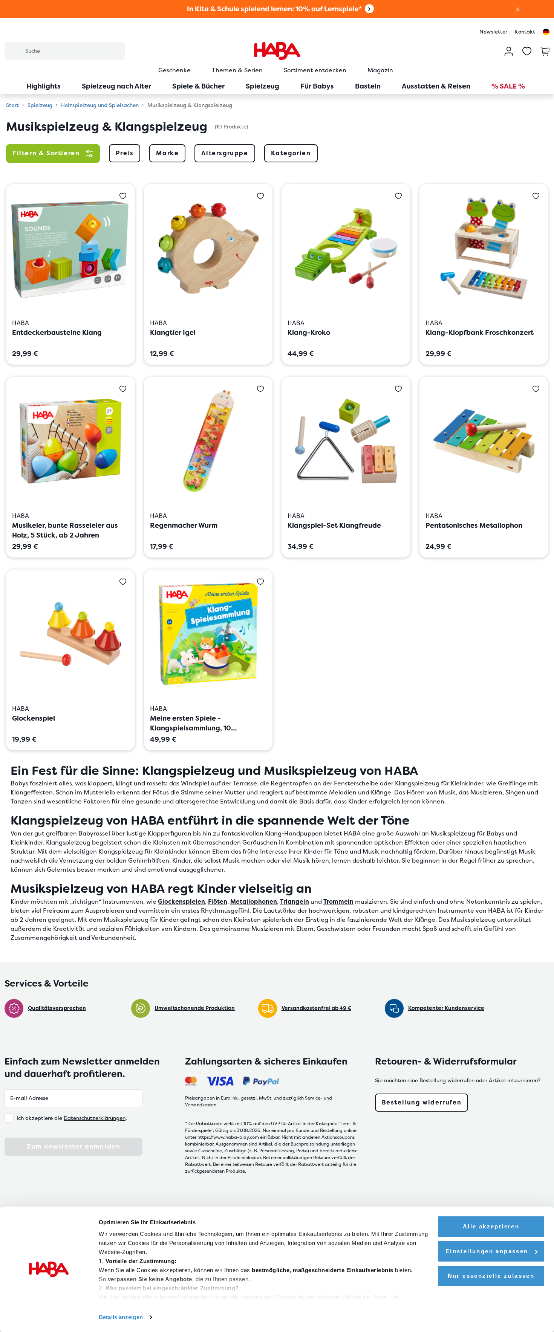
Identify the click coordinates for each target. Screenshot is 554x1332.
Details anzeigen (121, 1317)
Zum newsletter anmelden (74, 1146)
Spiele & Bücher (198, 86)
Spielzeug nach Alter (116, 86)
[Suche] (14, 50)
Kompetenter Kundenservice (446, 1008)
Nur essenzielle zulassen (491, 1275)
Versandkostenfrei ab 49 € (316, 1008)
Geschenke (174, 70)
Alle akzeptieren (491, 1226)
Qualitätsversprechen (57, 1008)
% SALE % (508, 86)
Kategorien (291, 153)
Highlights (43, 86)
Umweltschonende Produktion (195, 1008)
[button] (518, 9)
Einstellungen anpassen (486, 1251)
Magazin (380, 70)
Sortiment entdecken (315, 70)
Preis (124, 153)
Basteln (368, 86)
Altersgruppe (224, 153)
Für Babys (317, 86)
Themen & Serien (237, 70)
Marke (167, 153)
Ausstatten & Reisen (436, 86)
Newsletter (493, 31)
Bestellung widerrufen (422, 1102)
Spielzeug (262, 86)
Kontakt (525, 31)
